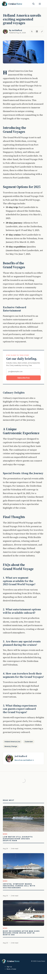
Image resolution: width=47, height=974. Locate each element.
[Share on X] (32, 31)
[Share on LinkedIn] (37, 31)
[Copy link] (42, 31)
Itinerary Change (11, 746)
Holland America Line (12, 741)
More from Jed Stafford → (24, 760)
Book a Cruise (11, 969)
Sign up (9, 967)
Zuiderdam (29, 741)
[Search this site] (33, 4)
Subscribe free (23, 378)
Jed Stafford (17, 30)
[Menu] (39, 3)
